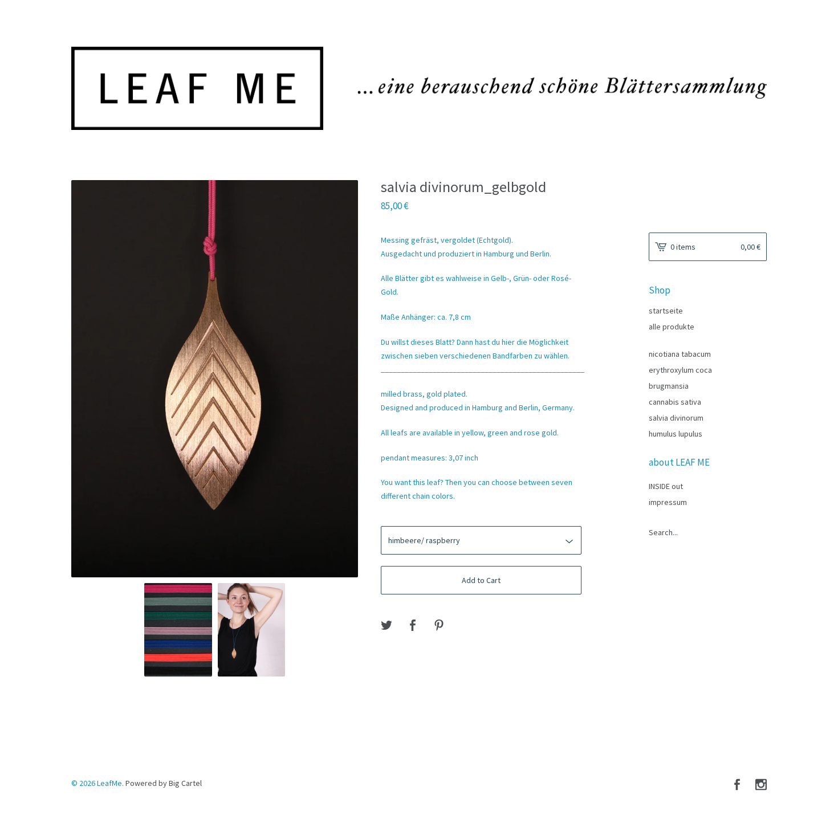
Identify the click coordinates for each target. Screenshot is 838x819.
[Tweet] (386, 625)
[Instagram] (761, 785)
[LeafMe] (419, 88)
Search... (663, 532)
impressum (668, 502)
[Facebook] (737, 785)
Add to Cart (481, 580)
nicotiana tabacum (680, 354)
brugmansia (669, 386)
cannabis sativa (675, 402)
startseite (666, 310)
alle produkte (671, 326)
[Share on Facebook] (412, 625)
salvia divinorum (676, 418)
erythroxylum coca (680, 370)
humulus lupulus (675, 434)
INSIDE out (666, 486)
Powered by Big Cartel (163, 782)
